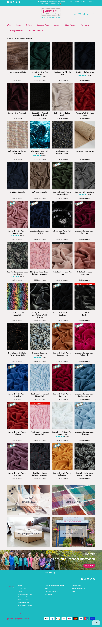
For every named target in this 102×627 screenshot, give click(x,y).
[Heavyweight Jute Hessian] (85, 135)
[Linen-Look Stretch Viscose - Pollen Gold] (62, 456)
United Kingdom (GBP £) (76, 1)
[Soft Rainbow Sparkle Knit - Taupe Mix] (17, 135)
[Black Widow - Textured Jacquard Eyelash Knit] (40, 97)
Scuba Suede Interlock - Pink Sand (62, 273)
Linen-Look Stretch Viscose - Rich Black (62, 314)
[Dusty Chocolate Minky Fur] (17, 56)
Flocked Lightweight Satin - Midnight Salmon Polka (17, 354)
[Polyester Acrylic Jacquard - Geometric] (40, 336)
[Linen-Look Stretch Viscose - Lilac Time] (17, 456)
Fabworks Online (23, 618)
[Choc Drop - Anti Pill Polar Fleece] (62, 56)
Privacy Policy (76, 586)
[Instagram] (11, 2)
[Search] (84, 14)
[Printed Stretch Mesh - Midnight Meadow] (62, 135)
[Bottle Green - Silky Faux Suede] (40, 56)
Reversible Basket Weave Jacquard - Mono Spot (84, 474)
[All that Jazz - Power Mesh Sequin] (62, 214)
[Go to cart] (93, 14)
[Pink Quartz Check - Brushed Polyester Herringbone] (40, 255)
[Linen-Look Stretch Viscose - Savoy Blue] (17, 377)
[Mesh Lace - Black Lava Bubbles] (85, 296)
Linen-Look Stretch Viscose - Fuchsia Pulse (84, 354)
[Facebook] (8, 2)
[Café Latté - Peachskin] (40, 176)
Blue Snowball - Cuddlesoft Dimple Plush (40, 395)
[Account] (88, 14)
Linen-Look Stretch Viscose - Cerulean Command (84, 395)
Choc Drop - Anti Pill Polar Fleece (62, 73)
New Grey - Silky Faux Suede (84, 192)
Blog (46, 588)
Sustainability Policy (78, 588)
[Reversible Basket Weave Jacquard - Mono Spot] (85, 456)
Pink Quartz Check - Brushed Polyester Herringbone (39, 273)
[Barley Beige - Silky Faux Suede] (62, 97)
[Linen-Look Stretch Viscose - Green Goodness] (62, 176)
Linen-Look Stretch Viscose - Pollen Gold (62, 474)
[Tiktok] (16, 2)
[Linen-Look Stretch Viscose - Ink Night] (40, 214)
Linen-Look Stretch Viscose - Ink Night (40, 232)
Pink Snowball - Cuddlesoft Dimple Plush (40, 433)
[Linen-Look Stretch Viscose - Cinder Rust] (17, 416)
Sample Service (23, 597)
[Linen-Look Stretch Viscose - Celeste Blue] (85, 416)
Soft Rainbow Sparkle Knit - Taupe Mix (17, 152)
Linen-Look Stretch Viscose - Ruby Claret (84, 232)
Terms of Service (23, 600)
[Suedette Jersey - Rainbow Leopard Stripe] (17, 296)
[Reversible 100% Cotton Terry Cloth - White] (62, 416)
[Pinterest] (19, 2)
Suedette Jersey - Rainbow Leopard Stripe (17, 314)
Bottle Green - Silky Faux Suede (40, 73)
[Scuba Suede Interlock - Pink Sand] (62, 255)
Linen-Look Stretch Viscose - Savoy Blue (17, 395)
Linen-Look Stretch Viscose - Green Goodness (62, 193)
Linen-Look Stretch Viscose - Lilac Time (17, 474)
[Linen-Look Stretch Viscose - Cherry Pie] (62, 377)
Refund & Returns (23, 602)
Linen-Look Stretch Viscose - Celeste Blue (84, 433)
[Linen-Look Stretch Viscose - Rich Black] (62, 296)
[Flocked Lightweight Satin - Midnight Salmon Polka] (17, 336)
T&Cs (74, 591)
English (89, 1)
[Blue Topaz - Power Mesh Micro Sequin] (40, 135)
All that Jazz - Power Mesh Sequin (62, 232)
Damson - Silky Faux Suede (17, 113)
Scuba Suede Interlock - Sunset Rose (85, 273)
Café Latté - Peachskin (39, 192)
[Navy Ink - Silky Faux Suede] (85, 56)
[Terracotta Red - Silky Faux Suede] (85, 97)
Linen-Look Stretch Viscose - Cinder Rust (17, 433)
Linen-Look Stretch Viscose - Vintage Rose (17, 232)
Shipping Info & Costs (25, 594)
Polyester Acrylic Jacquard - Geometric (39, 354)
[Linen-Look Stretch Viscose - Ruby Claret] (85, 214)
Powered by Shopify (13, 620)
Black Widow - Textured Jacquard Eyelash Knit (40, 114)
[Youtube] (13, 2)
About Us (21, 586)
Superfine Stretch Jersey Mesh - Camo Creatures (17, 273)
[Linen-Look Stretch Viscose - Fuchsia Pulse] (85, 336)
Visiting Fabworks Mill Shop (54, 586)
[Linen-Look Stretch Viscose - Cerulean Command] (85, 377)
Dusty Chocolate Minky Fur (17, 72)
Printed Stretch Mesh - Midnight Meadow (62, 152)
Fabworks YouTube (51, 591)
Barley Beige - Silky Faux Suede (62, 114)
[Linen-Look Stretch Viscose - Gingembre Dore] (62, 336)
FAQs (20, 591)
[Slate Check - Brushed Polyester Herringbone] (40, 456)
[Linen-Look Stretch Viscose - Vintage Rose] (17, 214)
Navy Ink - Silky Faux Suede (85, 72)
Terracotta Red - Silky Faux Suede (85, 114)
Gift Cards (48, 594)
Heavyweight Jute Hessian (85, 151)
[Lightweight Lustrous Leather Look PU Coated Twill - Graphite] (40, 296)
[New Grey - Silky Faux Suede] (85, 176)
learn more (89, 565)
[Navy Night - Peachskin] (17, 176)
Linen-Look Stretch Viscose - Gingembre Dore (62, 354)
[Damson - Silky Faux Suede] (17, 97)
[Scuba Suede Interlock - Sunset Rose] (85, 255)
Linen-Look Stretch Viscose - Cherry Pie (62, 395)
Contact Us (22, 588)
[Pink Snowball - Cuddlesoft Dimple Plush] (40, 416)
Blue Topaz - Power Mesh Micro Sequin (39, 152)
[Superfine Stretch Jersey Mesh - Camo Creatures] (17, 255)
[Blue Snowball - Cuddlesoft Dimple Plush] (40, 377)
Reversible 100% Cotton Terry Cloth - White (62, 433)
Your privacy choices (25, 605)
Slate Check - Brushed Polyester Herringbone (39, 474)
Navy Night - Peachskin (17, 192)
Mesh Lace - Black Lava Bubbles (85, 314)
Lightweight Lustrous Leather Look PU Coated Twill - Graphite (40, 315)
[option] (51, 560)
